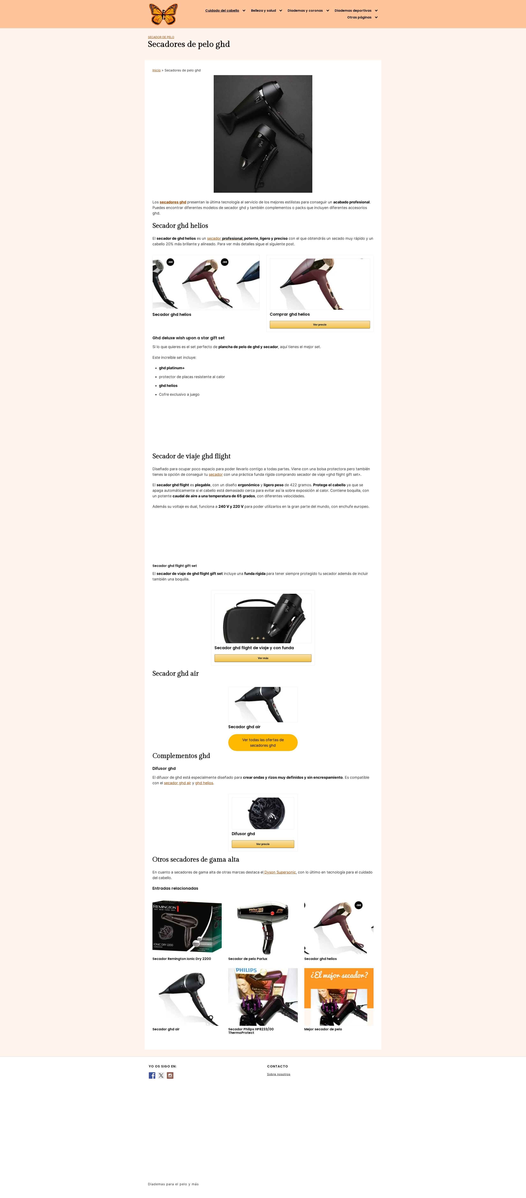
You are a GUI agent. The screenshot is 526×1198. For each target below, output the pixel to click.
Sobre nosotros (278, 1074)
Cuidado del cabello (222, 11)
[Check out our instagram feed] (170, 1075)
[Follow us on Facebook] (152, 1075)
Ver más (263, 658)
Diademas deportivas (353, 11)
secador (224, 238)
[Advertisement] (204, 1128)
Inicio (156, 70)
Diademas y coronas (305, 11)
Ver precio (319, 324)
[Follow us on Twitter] (161, 1075)
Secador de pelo (161, 37)
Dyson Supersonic (280, 872)
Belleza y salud (263, 11)
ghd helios (204, 783)
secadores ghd (173, 202)
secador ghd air (177, 783)
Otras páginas (359, 17)
